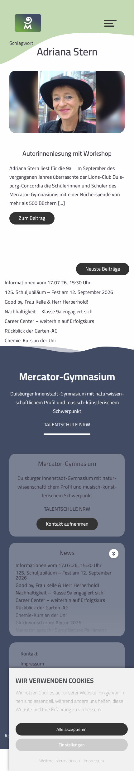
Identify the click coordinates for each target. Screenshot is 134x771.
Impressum (32, 663)
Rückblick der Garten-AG (31, 330)
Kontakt (29, 653)
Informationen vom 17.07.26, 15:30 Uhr (48, 282)
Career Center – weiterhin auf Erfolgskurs (49, 321)
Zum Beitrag (32, 218)
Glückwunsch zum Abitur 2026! (49, 622)
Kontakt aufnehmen (67, 523)
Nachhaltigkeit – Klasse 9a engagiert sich (49, 311)
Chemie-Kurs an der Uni (30, 340)
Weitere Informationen (59, 761)
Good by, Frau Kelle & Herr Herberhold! (46, 301)
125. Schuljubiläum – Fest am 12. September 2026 (59, 292)
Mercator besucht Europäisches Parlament (61, 630)
